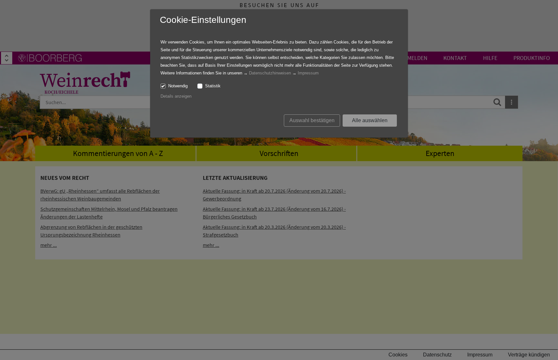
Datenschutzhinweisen (270, 73)
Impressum (308, 73)
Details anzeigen (175, 96)
